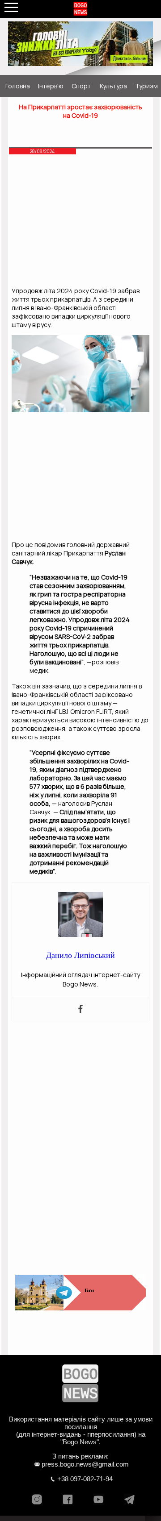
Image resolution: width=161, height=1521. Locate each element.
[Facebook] (80, 1009)
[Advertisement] (80, 223)
